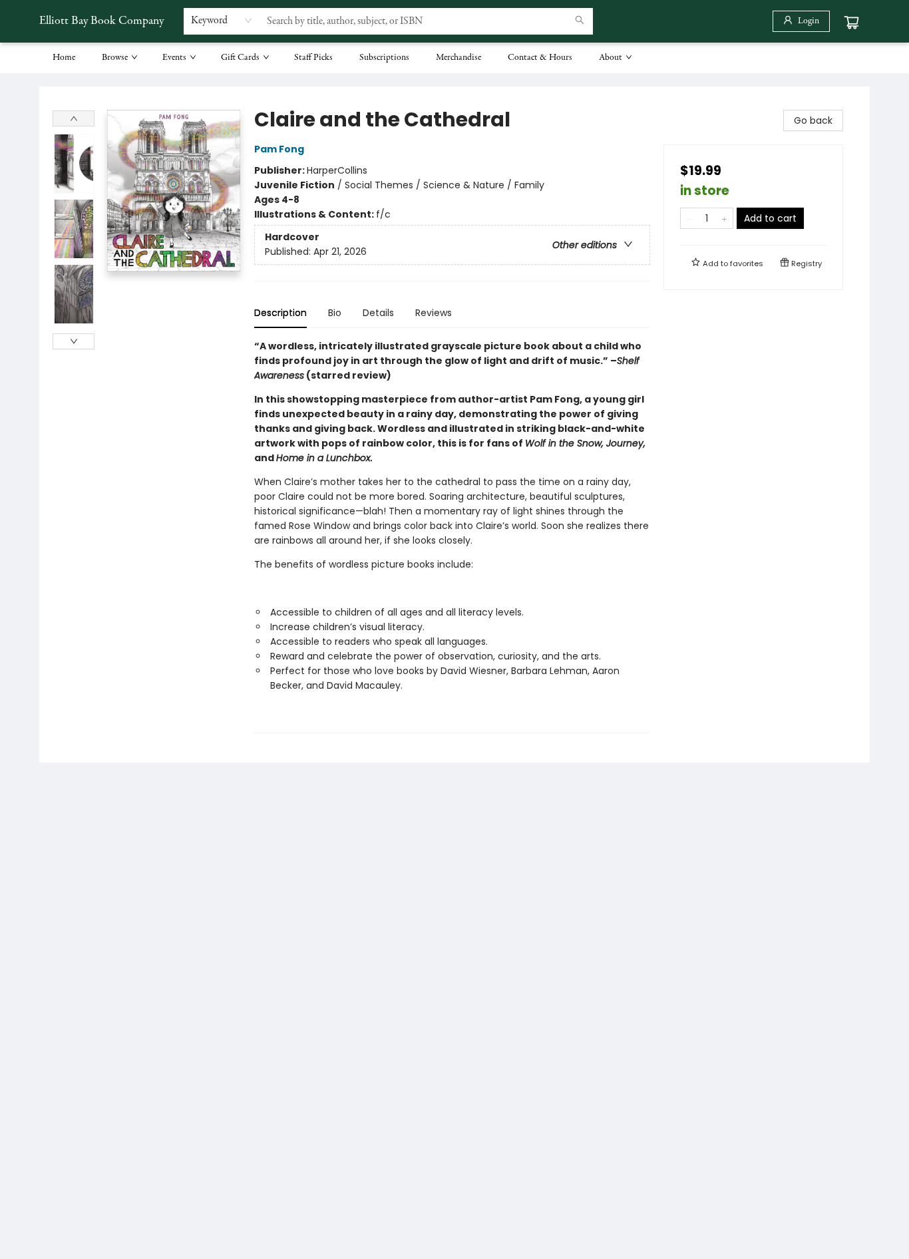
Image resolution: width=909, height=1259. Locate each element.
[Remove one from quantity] (689, 218)
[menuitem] (64, 58)
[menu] (454, 58)
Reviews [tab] (433, 312)
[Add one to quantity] (724, 218)
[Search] (579, 21)
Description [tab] (280, 312)
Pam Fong (279, 149)
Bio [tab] (334, 312)
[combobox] (222, 20)
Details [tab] (378, 312)
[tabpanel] (452, 536)
